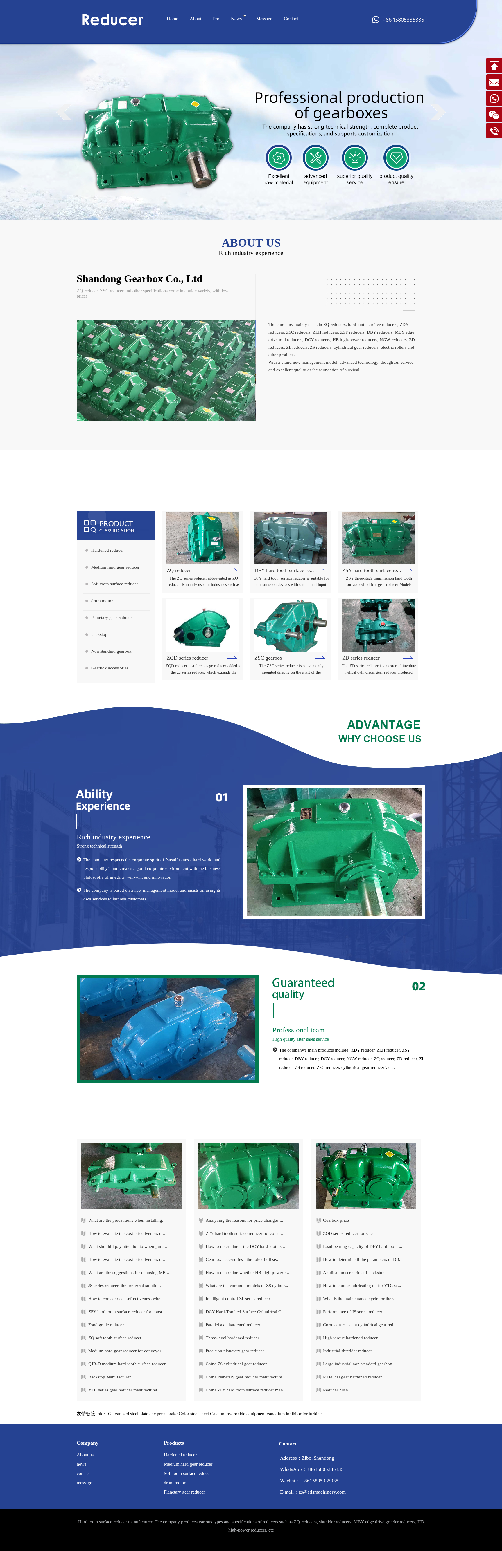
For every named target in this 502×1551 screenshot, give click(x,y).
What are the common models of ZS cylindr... (247, 1285)
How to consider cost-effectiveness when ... (127, 1298)
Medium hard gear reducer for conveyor (124, 1351)
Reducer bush (335, 1390)
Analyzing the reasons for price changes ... (244, 1220)
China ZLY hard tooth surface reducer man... (246, 1390)
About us (85, 1454)
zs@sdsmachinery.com (322, 1492)
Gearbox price (336, 1220)
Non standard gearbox (111, 651)
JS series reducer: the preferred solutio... (124, 1285)
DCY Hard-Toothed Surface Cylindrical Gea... (247, 1311)
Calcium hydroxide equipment (238, 1413)
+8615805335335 (325, 1469)
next (438, 112)
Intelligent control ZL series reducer (238, 1298)
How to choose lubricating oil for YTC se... (362, 1285)
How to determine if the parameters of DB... (363, 1259)
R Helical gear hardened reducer (352, 1377)
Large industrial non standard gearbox (357, 1364)
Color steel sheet (194, 1413)
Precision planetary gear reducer (235, 1351)
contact (83, 1473)
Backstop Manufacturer (109, 1377)
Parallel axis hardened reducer (233, 1324)
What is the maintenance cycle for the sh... (361, 1298)
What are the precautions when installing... (127, 1220)
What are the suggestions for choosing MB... (128, 1272)
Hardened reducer (107, 550)
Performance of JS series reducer (352, 1311)
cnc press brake (163, 1413)
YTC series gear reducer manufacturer (122, 1390)
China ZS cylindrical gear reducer (236, 1364)
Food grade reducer (106, 1324)
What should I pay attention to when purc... (127, 1246)
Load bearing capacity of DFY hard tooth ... (362, 1246)
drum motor (102, 600)
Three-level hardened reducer (232, 1337)
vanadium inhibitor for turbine (294, 1413)
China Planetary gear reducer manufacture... (246, 1377)
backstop (99, 634)
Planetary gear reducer (111, 617)
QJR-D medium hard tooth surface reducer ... (129, 1364)
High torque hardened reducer (350, 1337)
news (81, 1464)
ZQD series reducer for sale (348, 1233)
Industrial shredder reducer (347, 1351)
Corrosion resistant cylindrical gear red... (360, 1324)
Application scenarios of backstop (354, 1272)
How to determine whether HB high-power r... (247, 1272)
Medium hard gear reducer (115, 567)
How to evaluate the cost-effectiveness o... (126, 1233)
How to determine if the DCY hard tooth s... (245, 1246)
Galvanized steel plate (128, 1413)
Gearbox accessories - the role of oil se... (242, 1259)
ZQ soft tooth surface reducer (114, 1337)
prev (64, 112)
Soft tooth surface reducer (114, 584)
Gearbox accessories (109, 668)
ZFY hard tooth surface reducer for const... (127, 1311)
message (84, 1482)
